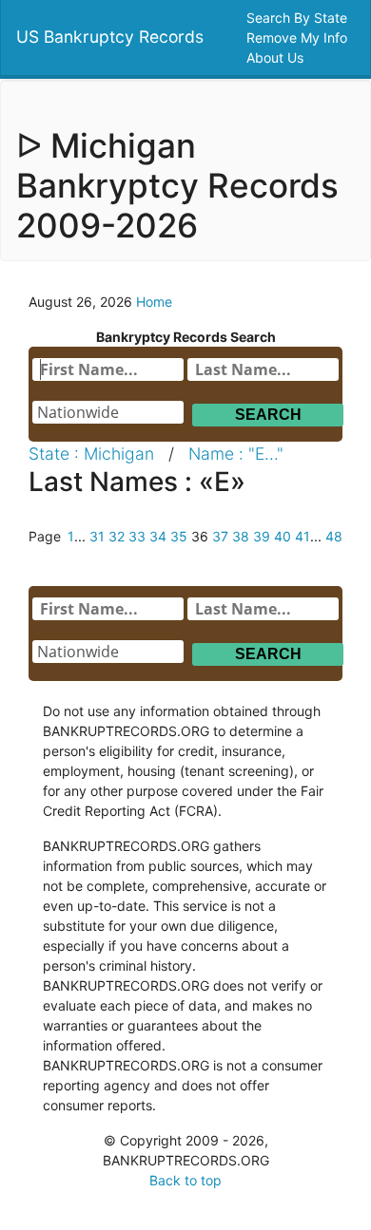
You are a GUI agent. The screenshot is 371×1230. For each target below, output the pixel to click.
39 (261, 536)
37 (220, 536)
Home (154, 301)
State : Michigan (91, 454)
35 (178, 536)
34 (157, 536)
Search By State (298, 17)
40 (282, 536)
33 (137, 536)
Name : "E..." (235, 454)
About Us (276, 57)
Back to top (185, 1180)
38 (240, 536)
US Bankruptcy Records (110, 37)
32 (116, 536)
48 (333, 536)
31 (97, 536)
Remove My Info (298, 37)
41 (302, 536)
